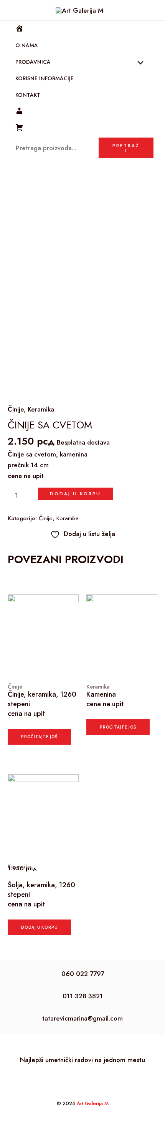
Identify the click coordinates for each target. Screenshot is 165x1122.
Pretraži (126, 148)
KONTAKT (27, 95)
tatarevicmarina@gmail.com (82, 1018)
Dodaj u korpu (75, 493)
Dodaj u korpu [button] (39, 927)
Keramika (41, 409)
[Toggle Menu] (139, 63)
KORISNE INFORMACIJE (44, 78)
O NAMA (26, 45)
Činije (16, 409)
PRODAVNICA (33, 62)
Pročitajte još (39, 736)
